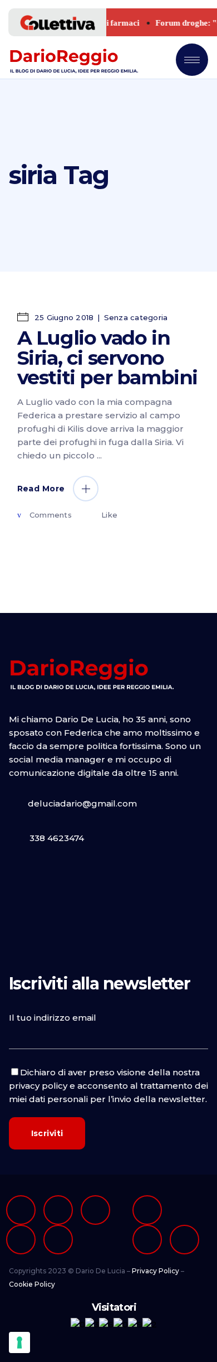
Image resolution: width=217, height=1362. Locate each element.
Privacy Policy (155, 1271)
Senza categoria (136, 317)
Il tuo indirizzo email (52, 1017)
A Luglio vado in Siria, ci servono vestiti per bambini (107, 357)
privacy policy (38, 1085)
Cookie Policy (32, 1284)
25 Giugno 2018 (63, 317)
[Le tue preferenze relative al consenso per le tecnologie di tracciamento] (19, 1342)
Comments (50, 514)
